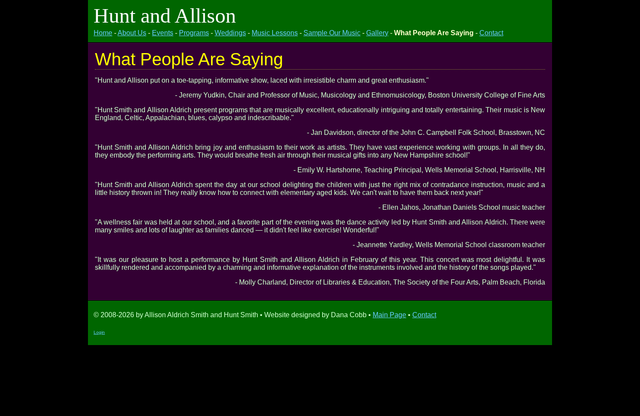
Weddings (230, 33)
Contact (491, 33)
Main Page (389, 315)
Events (162, 33)
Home (103, 33)
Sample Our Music (331, 33)
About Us (132, 33)
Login (99, 332)
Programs (194, 33)
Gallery (377, 33)
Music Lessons (275, 33)
